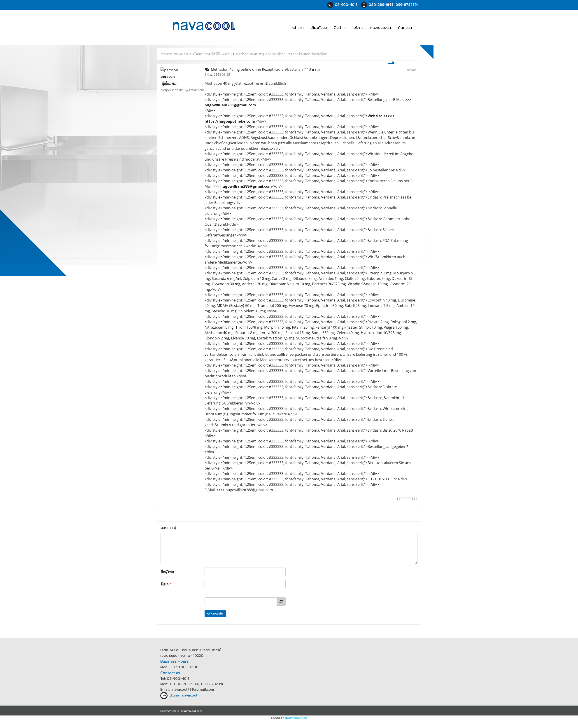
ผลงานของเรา (380, 27)
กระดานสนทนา (173, 53)
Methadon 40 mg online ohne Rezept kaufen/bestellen (281, 53)
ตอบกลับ (216, 613)
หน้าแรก (297, 27)
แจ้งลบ (412, 70)
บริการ (358, 27)
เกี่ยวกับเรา (319, 27)
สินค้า (338, 27)
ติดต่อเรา (405, 27)
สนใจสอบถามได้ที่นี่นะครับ (210, 53)
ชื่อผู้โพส (169, 571)
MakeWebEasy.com (295, 717)
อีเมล (166, 584)
